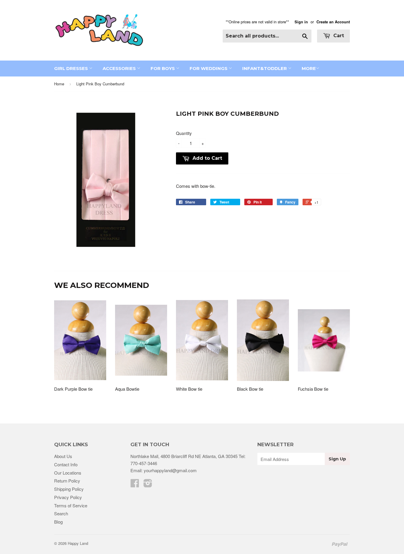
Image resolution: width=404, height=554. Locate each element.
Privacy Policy (68, 497)
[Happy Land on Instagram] (147, 485)
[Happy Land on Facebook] (134, 485)
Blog (58, 522)
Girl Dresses (71, 68)
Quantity (184, 133)
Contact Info (65, 464)
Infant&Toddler (265, 68)
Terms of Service (70, 505)
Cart (338, 35)
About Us (63, 456)
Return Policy (67, 481)
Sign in (301, 22)
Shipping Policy (69, 489)
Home (59, 84)
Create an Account (333, 22)
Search (61, 513)
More (309, 68)
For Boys (163, 68)
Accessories (120, 68)
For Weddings (209, 68)
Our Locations (67, 473)
